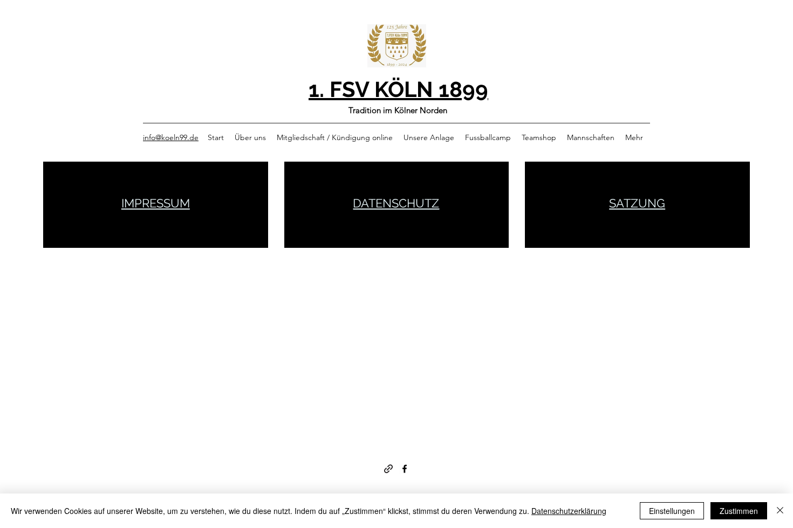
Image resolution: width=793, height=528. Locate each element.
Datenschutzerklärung (568, 510)
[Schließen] (780, 510)
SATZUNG (637, 203)
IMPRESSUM (155, 203)
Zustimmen (739, 510)
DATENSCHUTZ (396, 203)
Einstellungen (672, 510)
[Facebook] (404, 468)
